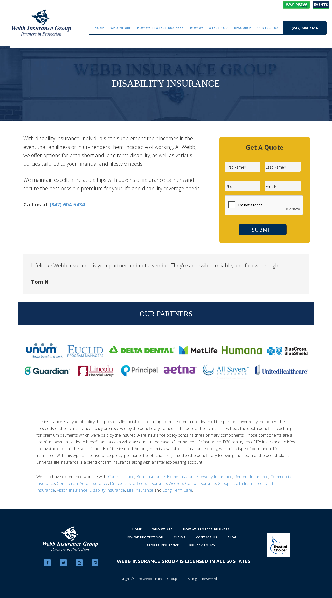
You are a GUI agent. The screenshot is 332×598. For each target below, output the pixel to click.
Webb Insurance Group (41, 22)
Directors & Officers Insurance (138, 483)
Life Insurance (140, 490)
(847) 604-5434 (67, 204)
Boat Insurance (150, 476)
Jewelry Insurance (216, 476)
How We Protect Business (206, 529)
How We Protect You (144, 537)
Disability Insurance (107, 490)
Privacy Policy (202, 545)
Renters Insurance (251, 476)
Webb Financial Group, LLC (163, 578)
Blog (232, 537)
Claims (180, 537)
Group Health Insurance (240, 483)
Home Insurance (182, 476)
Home (137, 529)
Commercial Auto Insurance (82, 483)
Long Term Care (177, 490)
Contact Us (206, 537)
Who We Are (162, 529)
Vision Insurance (72, 490)
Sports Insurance (163, 545)
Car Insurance (121, 476)
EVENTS (321, 4)
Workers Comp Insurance (192, 483)
